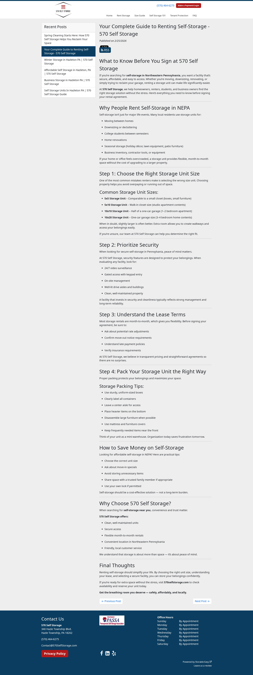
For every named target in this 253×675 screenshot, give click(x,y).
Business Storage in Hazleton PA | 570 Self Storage (67, 82)
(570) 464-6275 (165, 5)
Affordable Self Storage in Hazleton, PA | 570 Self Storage (67, 72)
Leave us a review (203, 665)
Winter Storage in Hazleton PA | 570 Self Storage (68, 61)
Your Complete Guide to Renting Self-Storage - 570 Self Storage (66, 51)
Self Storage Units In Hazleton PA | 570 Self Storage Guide (67, 92)
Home (109, 15)
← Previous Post (111, 601)
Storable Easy (202, 661)
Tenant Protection (179, 15)
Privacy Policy (55, 653)
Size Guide (140, 15)
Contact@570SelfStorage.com (59, 645)
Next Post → (202, 601)
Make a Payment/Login (188, 5)
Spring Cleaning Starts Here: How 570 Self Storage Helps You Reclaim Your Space (66, 39)
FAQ (195, 15)
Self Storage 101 (157, 15)
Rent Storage (123, 15)
